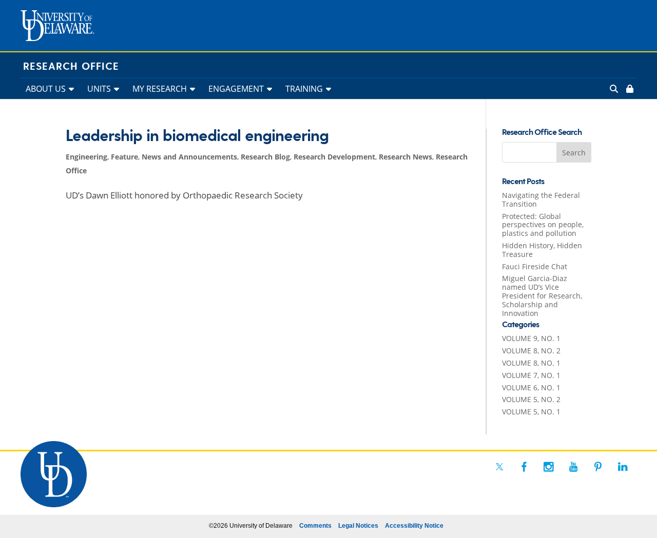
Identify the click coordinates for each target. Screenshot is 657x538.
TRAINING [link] (304, 88)
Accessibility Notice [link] (414, 525)
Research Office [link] (71, 66)
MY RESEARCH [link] (159, 88)
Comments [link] (315, 525)
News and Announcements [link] (189, 157)
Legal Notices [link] (358, 525)
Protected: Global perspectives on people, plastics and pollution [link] (543, 224)
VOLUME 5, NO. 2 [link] (531, 399)
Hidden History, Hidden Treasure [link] (542, 250)
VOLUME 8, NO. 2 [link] (531, 350)
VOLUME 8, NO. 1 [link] (531, 363)
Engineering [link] (86, 157)
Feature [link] (124, 157)
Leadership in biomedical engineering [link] (197, 136)
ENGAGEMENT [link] (236, 88)
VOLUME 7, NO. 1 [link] (531, 375)
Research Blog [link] (265, 157)
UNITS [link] (99, 88)
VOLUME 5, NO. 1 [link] (531, 411)
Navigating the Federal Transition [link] (541, 199)
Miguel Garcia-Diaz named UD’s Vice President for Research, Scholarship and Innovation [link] (542, 295)
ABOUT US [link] (46, 88)
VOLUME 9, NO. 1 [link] (531, 338)
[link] (628, 88)
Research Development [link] (334, 157)
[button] (573, 152)
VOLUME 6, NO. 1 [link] (531, 387)
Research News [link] (405, 157)
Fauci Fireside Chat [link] (534, 266)
